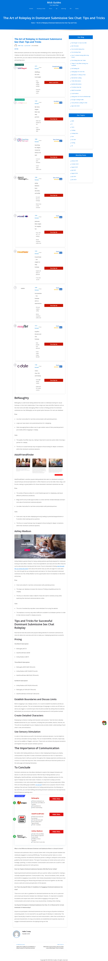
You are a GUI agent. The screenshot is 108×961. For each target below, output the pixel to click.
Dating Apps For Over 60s (77, 71)
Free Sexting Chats (76, 52)
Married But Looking (76, 78)
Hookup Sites (41, 8)
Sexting (63, 8)
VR (70, 8)
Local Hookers (75, 93)
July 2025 (73, 170)
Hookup (73, 130)
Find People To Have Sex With (79, 43)
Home (31, 8)
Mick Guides (54, 2)
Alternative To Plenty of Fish (78, 74)
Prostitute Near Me (76, 87)
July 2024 (73, 176)
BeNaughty (35, 798)
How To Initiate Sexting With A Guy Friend (80, 56)
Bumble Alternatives (76, 84)
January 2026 (74, 161)
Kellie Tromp (20, 45)
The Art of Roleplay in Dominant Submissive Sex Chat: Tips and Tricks (56, 23)
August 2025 (74, 167)
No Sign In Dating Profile (77, 99)
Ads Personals (75, 46)
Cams (77, 8)
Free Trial (56, 799)
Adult (72, 121)
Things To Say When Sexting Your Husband (79, 64)
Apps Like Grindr (75, 106)
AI (56, 8)
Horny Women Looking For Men (79, 102)
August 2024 (74, 173)
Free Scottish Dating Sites (77, 49)
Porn (50, 8)
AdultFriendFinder (37, 814)
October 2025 (75, 164)
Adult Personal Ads (76, 90)
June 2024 (73, 179)
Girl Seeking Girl (75, 68)
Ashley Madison (37, 831)
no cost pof (38, 785)
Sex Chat (73, 139)
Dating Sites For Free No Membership (80, 96)
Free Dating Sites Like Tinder (78, 60)
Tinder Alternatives (76, 81)
